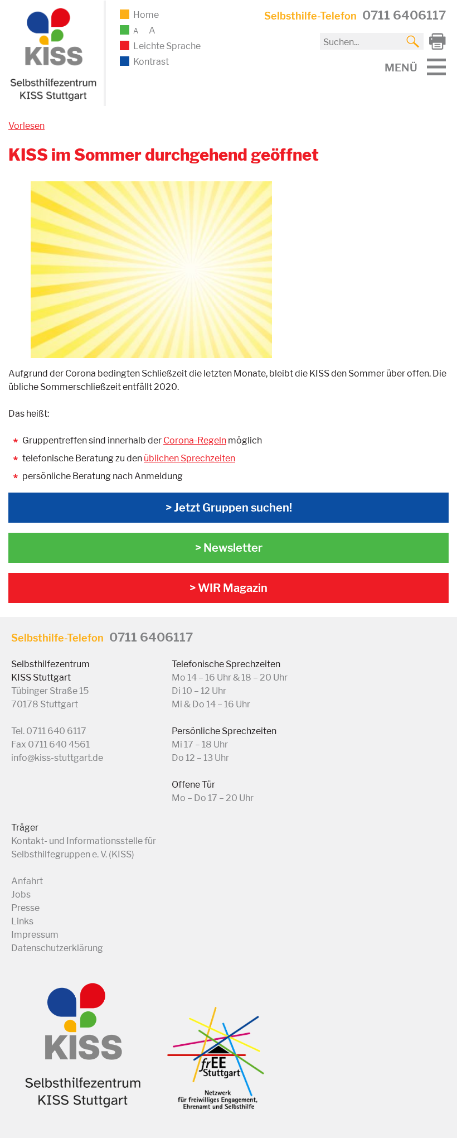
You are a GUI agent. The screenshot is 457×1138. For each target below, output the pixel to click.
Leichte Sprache (167, 46)
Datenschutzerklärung (57, 948)
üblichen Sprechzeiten (189, 458)
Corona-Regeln (194, 440)
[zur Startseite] (52, 99)
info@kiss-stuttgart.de (57, 758)
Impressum (35, 934)
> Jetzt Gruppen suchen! (229, 507)
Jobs (21, 894)
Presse (25, 908)
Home (146, 14)
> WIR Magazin (228, 588)
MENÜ (401, 67)
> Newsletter (228, 547)
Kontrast (151, 61)
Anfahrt (27, 881)
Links (22, 921)
